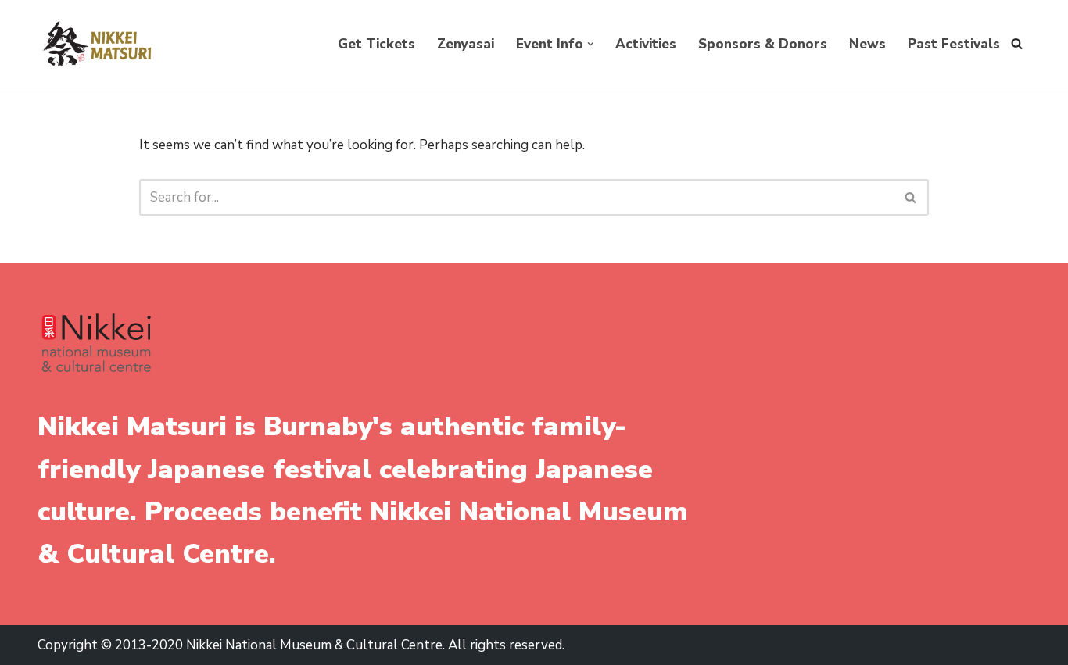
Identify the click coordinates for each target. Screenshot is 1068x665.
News (867, 44)
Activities (645, 44)
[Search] (1017, 43)
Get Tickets (376, 44)
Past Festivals (954, 44)
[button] (590, 44)
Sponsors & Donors (762, 44)
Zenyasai (465, 44)
